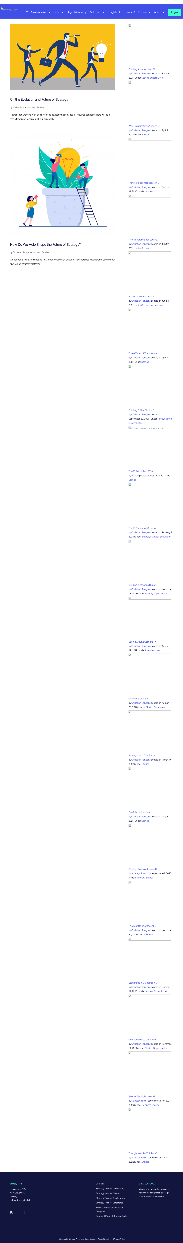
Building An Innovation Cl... (142, 69)
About (158, 12)
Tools (57, 12)
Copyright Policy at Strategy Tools (111, 1216)
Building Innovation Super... (143, 584)
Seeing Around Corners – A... (143, 641)
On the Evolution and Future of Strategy (39, 99)
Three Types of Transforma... (143, 353)
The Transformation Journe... (144, 239)
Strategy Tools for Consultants (110, 1188)
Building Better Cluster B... (142, 410)
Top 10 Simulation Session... (143, 528)
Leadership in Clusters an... (143, 982)
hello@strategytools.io (20, 1200)
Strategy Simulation (160, 536)
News (160, 418)
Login (174, 12)
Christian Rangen (22, 252)
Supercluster (157, 77)
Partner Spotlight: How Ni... (143, 1096)
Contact (100, 1183)
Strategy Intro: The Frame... (143, 755)
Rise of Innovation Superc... (143, 296)
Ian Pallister (19, 107)
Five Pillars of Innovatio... (141, 812)
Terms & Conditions (105, 1239)
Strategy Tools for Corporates (109, 1202)
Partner (142, 12)
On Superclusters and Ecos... (144, 1039)
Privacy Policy (119, 1239)
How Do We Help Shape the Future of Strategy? (45, 244)
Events (128, 12)
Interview (150, 650)
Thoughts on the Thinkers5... (144, 1153)
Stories (40, 107)
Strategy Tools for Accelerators (110, 1198)
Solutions (95, 12)
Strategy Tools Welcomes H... (144, 869)
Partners (146, 1104)
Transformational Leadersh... (144, 182)
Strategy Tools (138, 873)
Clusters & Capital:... (139, 698)
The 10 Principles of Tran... (142, 471)
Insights (112, 12)
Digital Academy (76, 12)
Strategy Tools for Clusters (108, 1193)
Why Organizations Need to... (144, 126)
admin (134, 475)
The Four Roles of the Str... (142, 925)
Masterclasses (39, 12)
